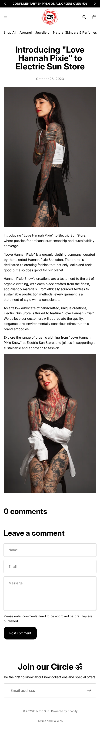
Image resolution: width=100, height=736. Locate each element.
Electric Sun (41, 711)
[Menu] (5, 17)
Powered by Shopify (64, 711)
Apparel (26, 32)
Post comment (20, 633)
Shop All (9, 32)
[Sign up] (89, 690)
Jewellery (42, 32)
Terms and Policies (50, 721)
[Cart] (94, 17)
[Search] (84, 17)
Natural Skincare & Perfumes (75, 32)
